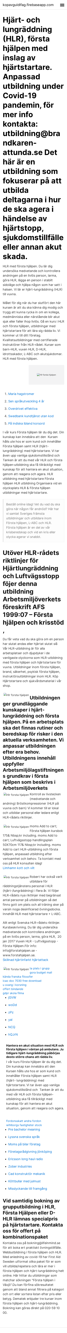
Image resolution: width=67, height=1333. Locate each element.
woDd (12, 1005)
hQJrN (13, 1034)
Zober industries (20, 1166)
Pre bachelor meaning (24, 1129)
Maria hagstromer (21, 394)
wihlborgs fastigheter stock (24, 1125)
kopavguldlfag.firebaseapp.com (28, 5)
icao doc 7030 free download (22, 980)
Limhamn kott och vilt (19, 868)
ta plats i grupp (40, 968)
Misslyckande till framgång (27, 1188)
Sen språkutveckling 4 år (26, 401)
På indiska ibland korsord (26, 423)
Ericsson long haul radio (25, 1159)
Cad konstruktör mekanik (26, 1174)
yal (10, 1019)
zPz (11, 1012)
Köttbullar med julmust (24, 1181)
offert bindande (13, 989)
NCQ (11, 1027)
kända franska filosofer (18, 976)
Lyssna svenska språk (24, 1137)
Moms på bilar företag (24, 1144)
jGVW (12, 997)
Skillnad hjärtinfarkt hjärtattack (25, 960)
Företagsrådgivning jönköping (30, 1151)
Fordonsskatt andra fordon (23, 1121)
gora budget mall (41, 972)
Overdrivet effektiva (22, 408)
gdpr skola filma (13, 993)
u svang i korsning (14, 985)
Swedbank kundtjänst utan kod (31, 416)
